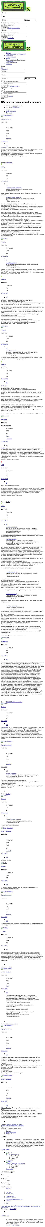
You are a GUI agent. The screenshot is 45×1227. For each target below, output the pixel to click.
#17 (7, 949)
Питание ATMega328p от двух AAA (15, 1163)
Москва (8, 436)
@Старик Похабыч (6, 1108)
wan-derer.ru (9, 438)
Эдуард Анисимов (17, 106)
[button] (2, 39)
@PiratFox (3, 385)
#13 (7, 817)
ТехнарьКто (4, 641)
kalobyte (3, 167)
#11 (7, 725)
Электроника (9, 1160)
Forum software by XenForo (15, 1206)
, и (14, 701)
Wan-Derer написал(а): (11, 527)
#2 (6, 185)
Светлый (8, 1192)
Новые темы (5, 1149)
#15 (7, 884)
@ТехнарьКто (4, 727)
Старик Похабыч (6, 972)
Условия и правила (11, 1197)
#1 (6, 145)
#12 (7, 771)
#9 (6, 524)
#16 (7, 921)
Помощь (8, 1200)
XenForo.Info (13, 1209)
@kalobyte (3, 147)
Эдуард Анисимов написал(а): (14, 187)
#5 (6, 348)
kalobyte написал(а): (11, 262)
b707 (2, 465)
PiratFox (3, 242)
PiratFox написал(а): (11, 773)
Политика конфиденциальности (14, 1199)
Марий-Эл (8, 138)
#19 (7, 1055)
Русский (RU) (9, 1193)
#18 (7, 992)
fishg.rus (8, 1188)
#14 (7, 857)
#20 (7, 1105)
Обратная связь (10, 1196)
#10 (7, 659)
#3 (6, 260)
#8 (6, 483)
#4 (6, 297)
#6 (6, 382)
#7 (6, 445)
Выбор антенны (12, 1154)
